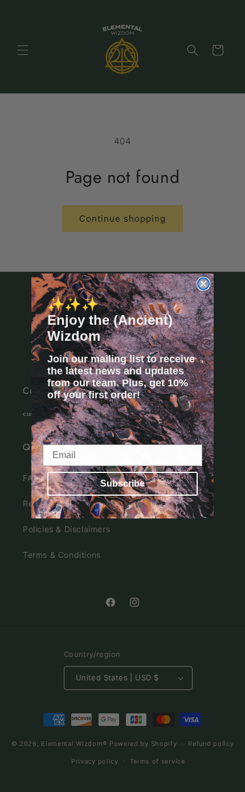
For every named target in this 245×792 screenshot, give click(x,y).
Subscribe (122, 483)
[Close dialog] (203, 283)
